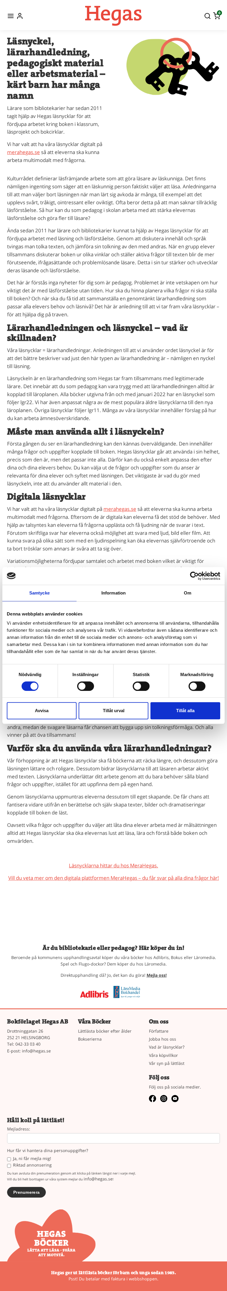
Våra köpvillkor (163, 1055)
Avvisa (41, 710)
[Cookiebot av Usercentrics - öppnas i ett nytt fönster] (194, 575)
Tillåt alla (185, 710)
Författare (158, 1031)
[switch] (85, 686)
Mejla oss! (157, 975)
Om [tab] (187, 592)
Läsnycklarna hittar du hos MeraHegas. (113, 865)
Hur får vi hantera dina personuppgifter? (47, 1150)
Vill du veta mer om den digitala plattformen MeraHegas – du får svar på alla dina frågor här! (113, 877)
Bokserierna (90, 1039)
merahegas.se (23, 152)
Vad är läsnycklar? (166, 1047)
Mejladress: (18, 1129)
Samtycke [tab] (39, 592)
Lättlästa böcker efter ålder (105, 1031)
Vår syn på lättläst (166, 1063)
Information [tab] (113, 592)
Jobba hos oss (162, 1039)
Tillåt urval (113, 710)
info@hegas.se (36, 1051)
